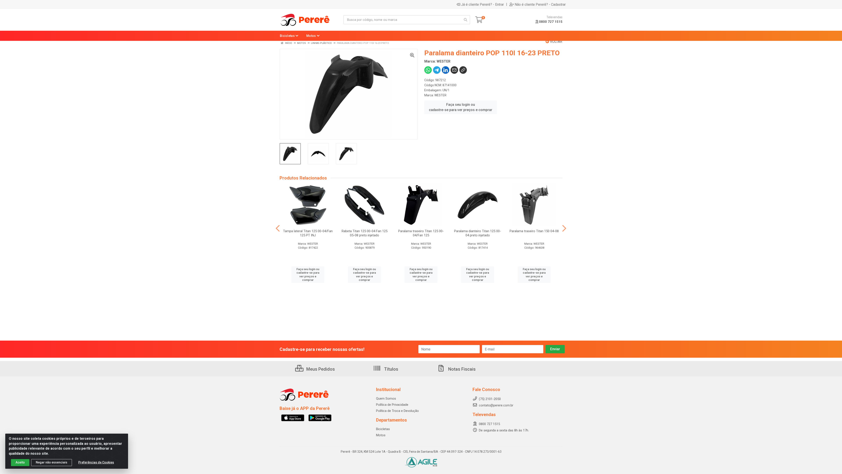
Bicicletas (383, 429)
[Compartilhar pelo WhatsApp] (428, 70)
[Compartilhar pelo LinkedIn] (445, 70)
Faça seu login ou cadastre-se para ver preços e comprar (460, 107)
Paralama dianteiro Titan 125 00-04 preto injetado (477, 233)
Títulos (390, 369)
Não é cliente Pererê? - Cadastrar (540, 4)
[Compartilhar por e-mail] (454, 70)
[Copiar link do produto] (463, 70)
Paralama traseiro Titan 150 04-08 (534, 231)
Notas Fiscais (461, 369)
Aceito (20, 462)
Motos (380, 435)
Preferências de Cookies (96, 462)
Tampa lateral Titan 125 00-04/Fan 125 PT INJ (308, 233)
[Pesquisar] (465, 19)
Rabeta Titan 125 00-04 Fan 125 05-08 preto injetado (364, 233)
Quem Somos (386, 398)
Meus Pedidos (320, 369)
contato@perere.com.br (496, 405)
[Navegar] (277, 228)
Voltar (555, 42)
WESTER (440, 95)
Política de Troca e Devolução (397, 411)
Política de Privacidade (392, 405)
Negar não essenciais (51, 462)
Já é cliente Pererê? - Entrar (482, 4)
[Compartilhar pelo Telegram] (437, 70)
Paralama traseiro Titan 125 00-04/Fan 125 (421, 233)
